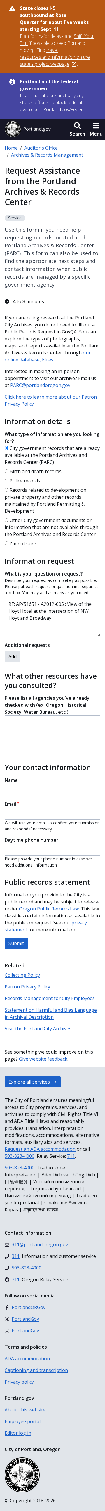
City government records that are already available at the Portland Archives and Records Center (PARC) (52, 455)
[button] (77, 129)
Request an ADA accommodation (40, 1149)
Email (10, 804)
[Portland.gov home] (28, 129)
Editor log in (18, 1433)
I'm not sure (23, 543)
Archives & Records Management (47, 155)
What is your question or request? (44, 574)
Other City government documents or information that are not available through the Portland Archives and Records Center (51, 527)
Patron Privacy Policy (27, 986)
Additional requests (27, 645)
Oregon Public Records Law (49, 908)
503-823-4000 (19, 1156)
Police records (25, 480)
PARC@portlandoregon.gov (40, 385)
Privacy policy (19, 1382)
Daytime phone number (31, 840)
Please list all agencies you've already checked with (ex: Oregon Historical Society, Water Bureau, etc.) (47, 705)
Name (11, 780)
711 (71, 1156)
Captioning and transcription (36, 1370)
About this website (25, 1410)
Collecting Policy (22, 975)
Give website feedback (43, 1059)
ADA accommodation (27, 1358)
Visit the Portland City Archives (38, 1028)
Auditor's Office (41, 148)
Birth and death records (36, 471)
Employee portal (23, 1421)
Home (11, 148)
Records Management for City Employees (50, 998)
